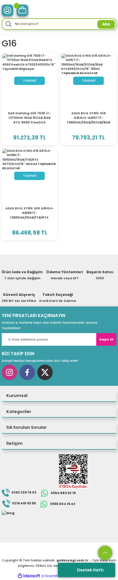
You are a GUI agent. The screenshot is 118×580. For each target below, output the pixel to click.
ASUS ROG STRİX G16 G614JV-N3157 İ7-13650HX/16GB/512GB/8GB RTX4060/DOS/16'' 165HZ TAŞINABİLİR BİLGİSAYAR (88, 118)
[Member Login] (7, 10)
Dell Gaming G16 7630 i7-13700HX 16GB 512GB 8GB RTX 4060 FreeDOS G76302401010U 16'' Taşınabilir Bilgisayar (29, 118)
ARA (106, 24)
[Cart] (22, 10)
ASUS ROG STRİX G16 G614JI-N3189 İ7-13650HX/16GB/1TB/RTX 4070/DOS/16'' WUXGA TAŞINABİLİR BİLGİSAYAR (29, 213)
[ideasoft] (28, 576)
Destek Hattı (90, 570)
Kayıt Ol (106, 339)
